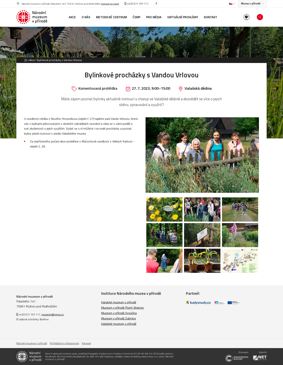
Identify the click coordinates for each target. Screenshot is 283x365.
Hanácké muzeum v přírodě (118, 302)
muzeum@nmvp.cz (53, 314)
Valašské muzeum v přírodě (118, 323)
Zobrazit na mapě (110, 4)
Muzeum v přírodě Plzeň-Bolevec (122, 307)
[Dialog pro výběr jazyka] (232, 3)
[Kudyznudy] (198, 303)
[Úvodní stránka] (31, 17)
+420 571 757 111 (137, 4)
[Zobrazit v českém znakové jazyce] (246, 17)
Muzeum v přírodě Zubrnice (118, 318)
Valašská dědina (198, 88)
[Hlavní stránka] (25, 60)
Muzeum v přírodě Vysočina (119, 313)
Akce (32, 60)
